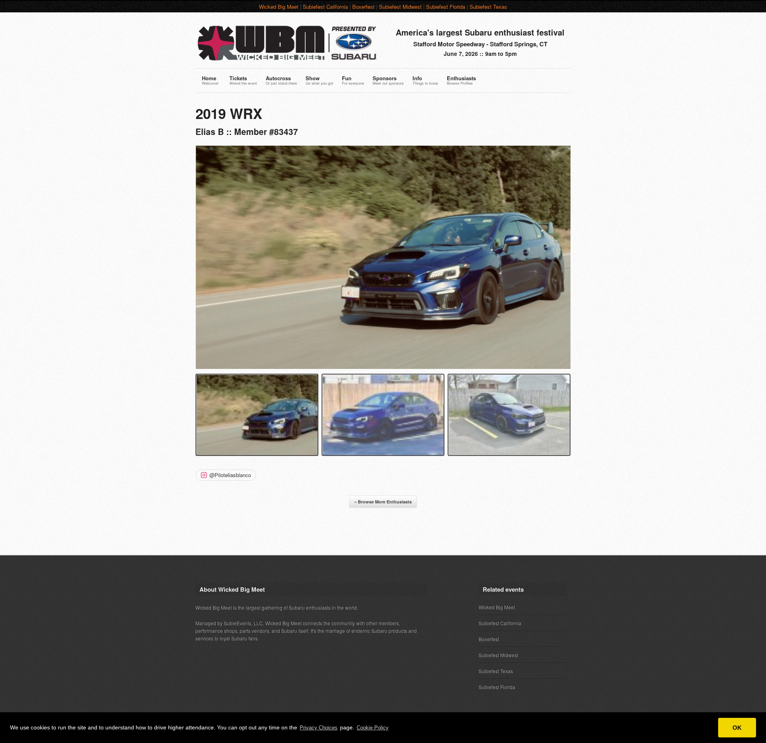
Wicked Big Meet (278, 6)
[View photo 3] (509, 415)
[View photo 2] (383, 415)
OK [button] (737, 727)
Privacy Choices (319, 728)
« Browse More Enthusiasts (383, 502)
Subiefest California (325, 6)
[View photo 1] (256, 415)
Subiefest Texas (488, 6)
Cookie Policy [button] (373, 728)
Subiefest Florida (445, 6)
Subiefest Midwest (400, 6)
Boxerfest (363, 6)
